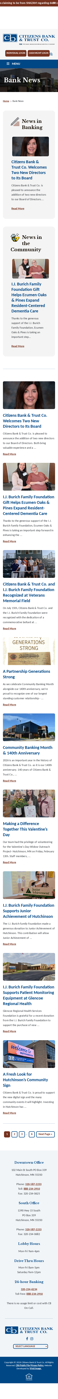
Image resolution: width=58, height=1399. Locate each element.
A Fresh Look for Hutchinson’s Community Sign (25, 1080)
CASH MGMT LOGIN (38, 53)
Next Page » (45, 1135)
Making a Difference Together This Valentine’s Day (25, 829)
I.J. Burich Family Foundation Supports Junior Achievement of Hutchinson (28, 911)
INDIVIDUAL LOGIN (15, 53)
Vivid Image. (36, 1369)
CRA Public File (23, 1365)
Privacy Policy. (37, 1365)
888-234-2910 (32, 1189)
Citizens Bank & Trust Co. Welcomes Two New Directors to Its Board (25, 421)
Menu (16, 64)
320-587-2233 (33, 1184)
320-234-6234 (29, 1289)
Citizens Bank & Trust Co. (29, 39)
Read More (17, 208)
